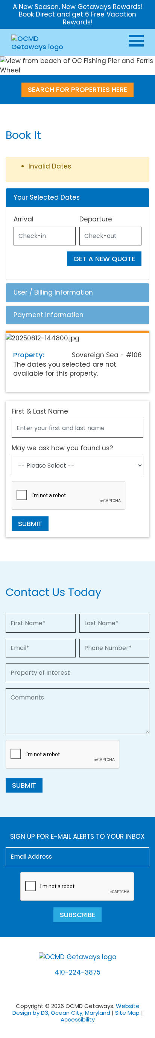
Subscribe (77, 914)
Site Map (127, 1013)
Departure (95, 219)
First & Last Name (40, 411)
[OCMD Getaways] (38, 42)
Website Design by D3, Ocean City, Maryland (76, 1009)
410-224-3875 (77, 972)
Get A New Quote (104, 258)
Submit (30, 523)
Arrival (23, 219)
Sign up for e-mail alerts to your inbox (77, 836)
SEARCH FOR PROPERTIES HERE (77, 89)
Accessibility (78, 1019)
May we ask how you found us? (62, 448)
